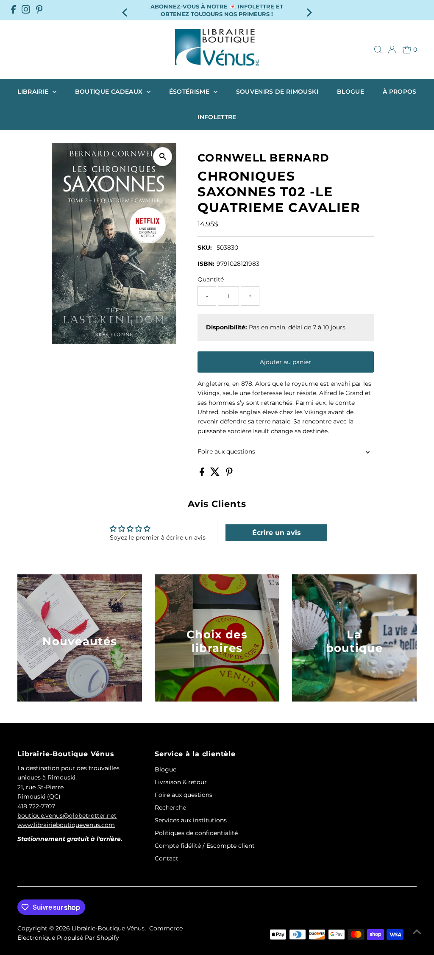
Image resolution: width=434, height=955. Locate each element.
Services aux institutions (191, 820)
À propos (400, 91)
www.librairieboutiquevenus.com (66, 825)
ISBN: (206, 263)
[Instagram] (25, 10)
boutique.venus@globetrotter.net (67, 815)
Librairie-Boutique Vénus (108, 928)
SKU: (205, 247)
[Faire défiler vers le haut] (417, 931)
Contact (166, 858)
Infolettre (217, 117)
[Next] (308, 9)
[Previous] (125, 9)
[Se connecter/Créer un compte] (392, 49)
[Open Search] (378, 49)
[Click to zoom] (162, 156)
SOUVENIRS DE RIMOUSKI (277, 91)
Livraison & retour (181, 782)
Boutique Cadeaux (110, 91)
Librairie (33, 91)
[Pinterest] (39, 10)
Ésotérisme (190, 91)
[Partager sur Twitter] (216, 474)
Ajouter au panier (285, 362)
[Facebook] (13, 10)
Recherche (170, 807)
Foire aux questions (226, 451)
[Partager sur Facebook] (203, 474)
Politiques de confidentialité (196, 833)
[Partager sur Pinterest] (229, 474)
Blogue (350, 91)
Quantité (211, 279)
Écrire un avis (276, 533)
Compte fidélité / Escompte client (205, 845)
